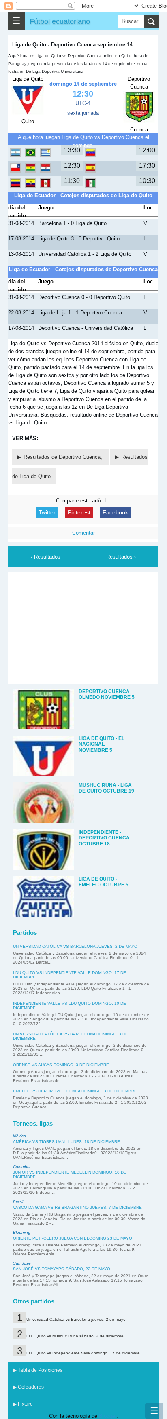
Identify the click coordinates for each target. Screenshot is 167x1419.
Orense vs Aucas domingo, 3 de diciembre (61, 1065)
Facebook (115, 512)
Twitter (47, 512)
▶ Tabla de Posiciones (37, 1370)
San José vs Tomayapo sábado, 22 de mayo (61, 1269)
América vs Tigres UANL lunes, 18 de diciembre (66, 1141)
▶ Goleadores (28, 1387)
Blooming (21, 1232)
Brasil (18, 1202)
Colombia (21, 1166)
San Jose (22, 1263)
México (19, 1136)
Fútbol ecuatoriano (60, 21)
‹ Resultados (45, 557)
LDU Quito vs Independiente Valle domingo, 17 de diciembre (83, 1353)
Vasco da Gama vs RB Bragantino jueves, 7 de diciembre (77, 1207)
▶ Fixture (23, 1404)
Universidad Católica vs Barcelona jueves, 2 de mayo (75, 946)
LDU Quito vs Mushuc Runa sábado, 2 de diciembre (75, 1336)
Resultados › (121, 557)
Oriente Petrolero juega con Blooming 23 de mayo (72, 1238)
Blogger (107, 1416)
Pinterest (79, 512)
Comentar (83, 533)
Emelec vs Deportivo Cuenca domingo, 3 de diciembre (75, 1091)
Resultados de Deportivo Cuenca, (64, 457)
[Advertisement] (83, 626)
